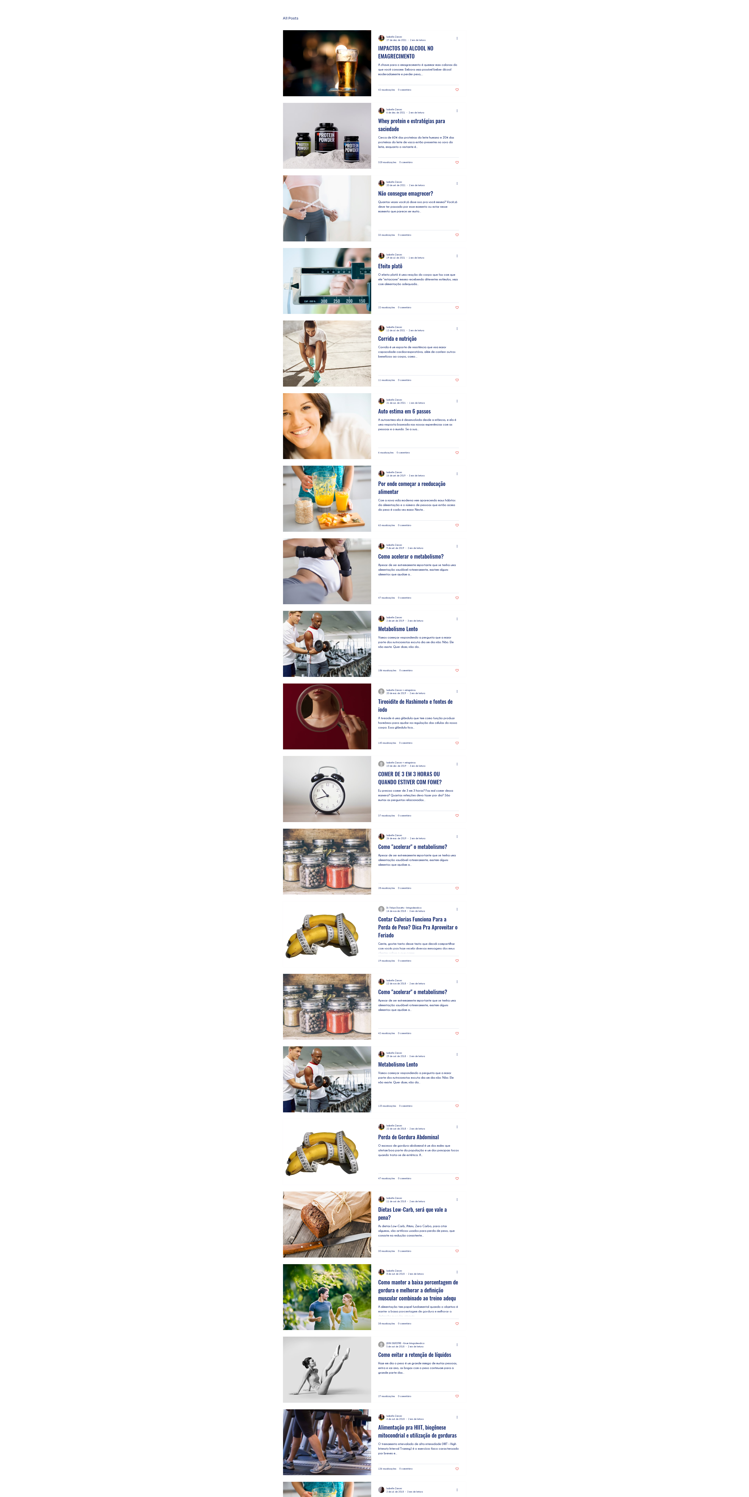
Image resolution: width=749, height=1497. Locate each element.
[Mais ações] (458, 38)
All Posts (290, 18)
